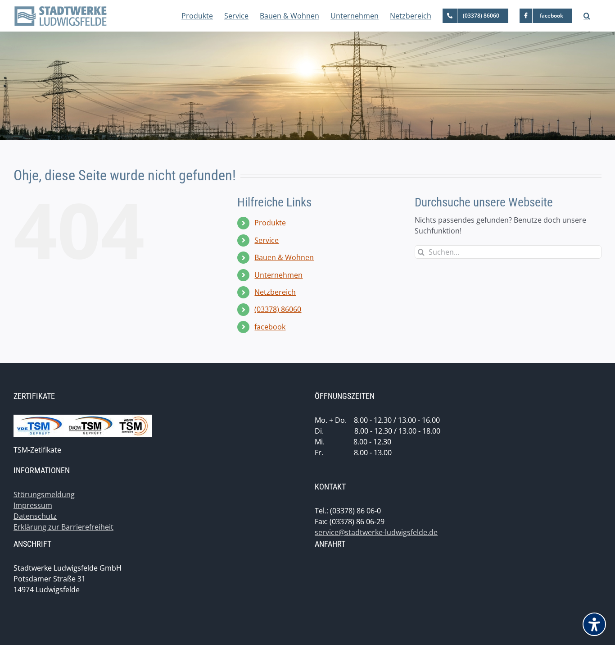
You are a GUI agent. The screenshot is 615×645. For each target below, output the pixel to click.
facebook (269, 327)
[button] (586, 16)
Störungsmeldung (44, 494)
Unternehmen (278, 275)
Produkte (270, 223)
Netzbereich (275, 292)
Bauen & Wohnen (284, 257)
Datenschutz (35, 516)
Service (266, 240)
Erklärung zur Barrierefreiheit (63, 527)
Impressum (33, 505)
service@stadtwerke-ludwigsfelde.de (376, 532)
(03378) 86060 (277, 309)
